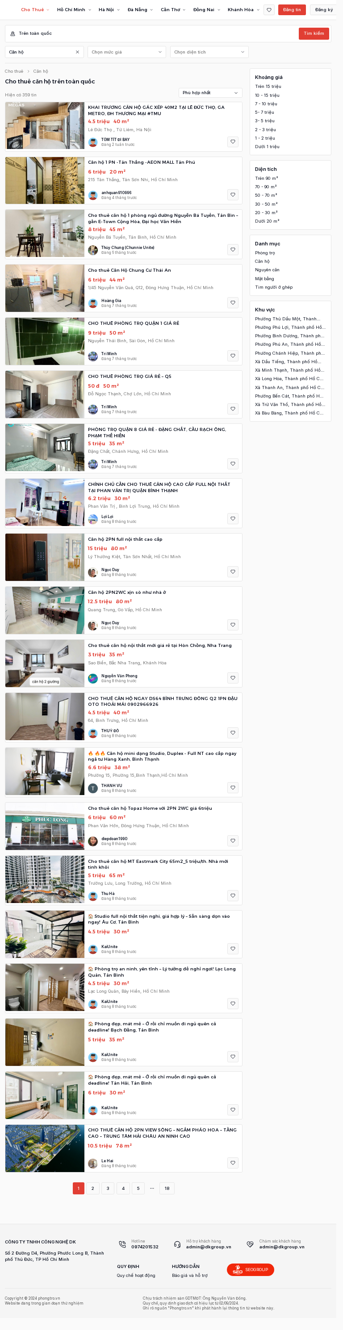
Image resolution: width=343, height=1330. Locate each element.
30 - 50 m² (266, 204)
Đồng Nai (203, 9)
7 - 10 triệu (266, 103)
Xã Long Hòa (289, 379)
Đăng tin (292, 9)
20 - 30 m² (266, 212)
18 (167, 1188)
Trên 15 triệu (268, 86)
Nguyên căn (267, 269)
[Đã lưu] (269, 10)
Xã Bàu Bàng (289, 413)
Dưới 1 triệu (267, 146)
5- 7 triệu (264, 112)
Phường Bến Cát (288, 396)
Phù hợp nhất (196, 92)
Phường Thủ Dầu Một (286, 319)
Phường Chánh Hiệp (289, 353)
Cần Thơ (170, 9)
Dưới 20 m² (267, 221)
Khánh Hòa (241, 9)
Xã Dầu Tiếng (286, 362)
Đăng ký (324, 9)
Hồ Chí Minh (71, 9)
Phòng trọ (265, 252)
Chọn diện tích (190, 52)
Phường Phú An (288, 345)
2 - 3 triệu (265, 129)
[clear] (78, 52)
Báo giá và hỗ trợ (190, 1275)
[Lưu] (232, 142)
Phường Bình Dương (289, 336)
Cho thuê (14, 71)
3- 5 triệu (265, 120)
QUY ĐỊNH (128, 1266)
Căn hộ (16, 52)
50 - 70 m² (266, 195)
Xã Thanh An (290, 388)
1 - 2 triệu (265, 138)
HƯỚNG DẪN (186, 1266)
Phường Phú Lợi (288, 328)
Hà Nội (106, 9)
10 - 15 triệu (267, 95)
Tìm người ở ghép (274, 287)
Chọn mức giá (107, 52)
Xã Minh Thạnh (288, 370)
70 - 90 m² (266, 186)
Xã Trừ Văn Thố (288, 405)
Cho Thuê (32, 9)
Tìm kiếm (314, 33)
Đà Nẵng (137, 9)
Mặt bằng (264, 278)
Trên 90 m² (266, 178)
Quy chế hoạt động (136, 1275)
